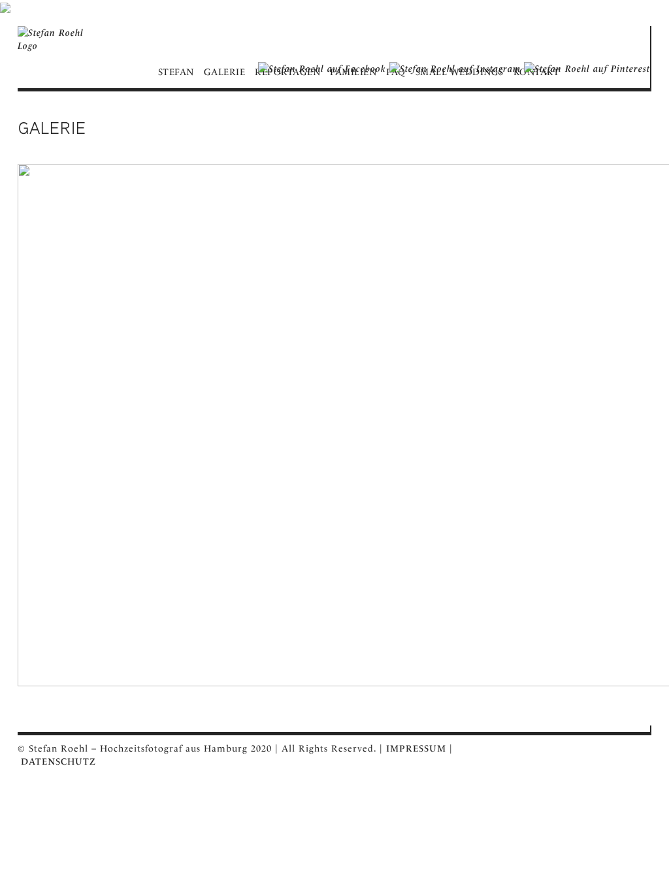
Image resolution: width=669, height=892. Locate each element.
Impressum (416, 748)
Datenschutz (58, 761)
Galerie (225, 72)
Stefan (176, 72)
